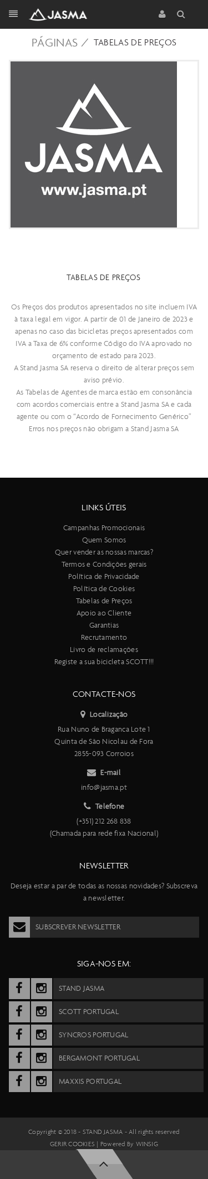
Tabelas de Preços (135, 42)
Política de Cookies (104, 588)
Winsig (147, 1144)
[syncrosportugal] (19, 1035)
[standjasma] (19, 988)
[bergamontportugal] (19, 1058)
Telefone (109, 806)
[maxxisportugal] (19, 1081)
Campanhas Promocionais (104, 527)
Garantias (104, 625)
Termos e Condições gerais (104, 564)
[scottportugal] (19, 1011)
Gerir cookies (72, 1144)
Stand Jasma (103, 1132)
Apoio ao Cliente (104, 613)
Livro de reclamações (104, 649)
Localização (109, 714)
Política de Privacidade (103, 576)
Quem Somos (104, 540)
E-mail (110, 772)
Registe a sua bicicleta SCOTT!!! (104, 661)
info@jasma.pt (104, 787)
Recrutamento (104, 637)
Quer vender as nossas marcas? (104, 552)
